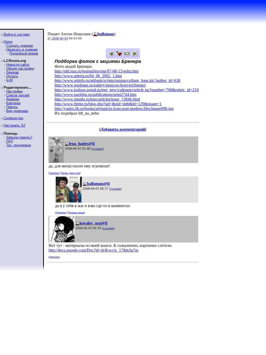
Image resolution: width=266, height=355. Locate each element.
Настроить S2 (14, 125)
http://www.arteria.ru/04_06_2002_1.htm (88, 76)
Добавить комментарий (123, 129)
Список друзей (17, 95)
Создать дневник (19, 46)
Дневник (12, 99)
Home (8, 42)
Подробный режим (23, 53)
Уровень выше (76, 212)
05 (66, 38)
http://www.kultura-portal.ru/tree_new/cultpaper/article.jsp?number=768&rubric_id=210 (127, 90)
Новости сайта (17, 65)
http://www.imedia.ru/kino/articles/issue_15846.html (97, 99)
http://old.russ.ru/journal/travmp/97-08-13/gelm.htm (96, 71)
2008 (55, 38)
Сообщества (13, 118)
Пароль (12, 107)
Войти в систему (17, 34)
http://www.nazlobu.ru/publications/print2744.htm (95, 94)
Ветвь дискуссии (71, 173)
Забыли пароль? (19, 137)
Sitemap (12, 72)
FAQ (9, 141)
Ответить (54, 173)
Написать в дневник (22, 49)
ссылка (97, 148)
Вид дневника (17, 111)
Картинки (13, 103)
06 (61, 38)
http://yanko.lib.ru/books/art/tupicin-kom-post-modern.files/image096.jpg (114, 108)
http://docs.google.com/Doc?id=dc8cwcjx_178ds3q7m (93, 250)
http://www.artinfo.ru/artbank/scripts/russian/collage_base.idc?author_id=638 (117, 80)
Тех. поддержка (18, 145)
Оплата (12, 76)
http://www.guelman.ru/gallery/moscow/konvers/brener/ (100, 85)
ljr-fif (9, 80)
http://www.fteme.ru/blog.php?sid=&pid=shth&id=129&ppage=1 (108, 104)
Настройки (14, 91)
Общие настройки (20, 68)
